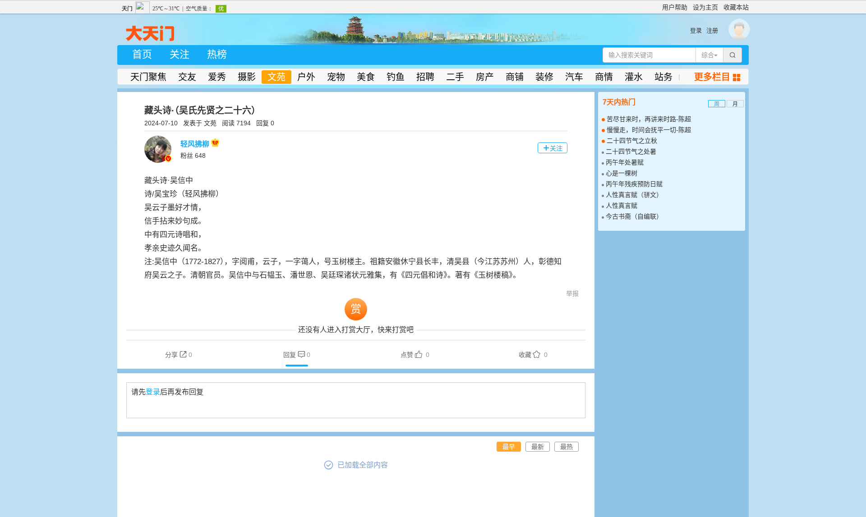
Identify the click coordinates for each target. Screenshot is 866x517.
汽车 (574, 77)
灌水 (634, 77)
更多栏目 (717, 77)
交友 (187, 77)
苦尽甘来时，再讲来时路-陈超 (649, 119)
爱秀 (217, 77)
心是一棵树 (621, 173)
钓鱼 (396, 77)
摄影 (247, 77)
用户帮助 (674, 7)
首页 (142, 54)
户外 (306, 77)
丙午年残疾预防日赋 (634, 184)
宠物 (336, 77)
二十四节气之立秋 (632, 140)
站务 (663, 77)
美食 (366, 77)
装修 (544, 77)
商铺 (515, 77)
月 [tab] (735, 104)
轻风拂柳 (195, 144)
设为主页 (705, 7)
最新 (537, 446)
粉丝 (193, 155)
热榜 (217, 54)
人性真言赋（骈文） (634, 194)
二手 (455, 77)
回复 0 (265, 123)
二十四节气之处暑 (631, 151)
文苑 (276, 77)
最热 (566, 446)
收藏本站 (736, 7)
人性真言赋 (621, 205)
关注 (179, 54)
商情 (604, 77)
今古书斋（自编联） (634, 216)
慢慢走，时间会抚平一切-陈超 (649, 129)
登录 (696, 30)
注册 (712, 30)
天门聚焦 (148, 77)
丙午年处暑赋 (625, 162)
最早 (508, 446)
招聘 (425, 77)
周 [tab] (716, 104)
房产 (485, 77)
